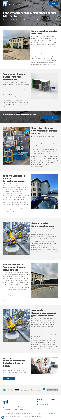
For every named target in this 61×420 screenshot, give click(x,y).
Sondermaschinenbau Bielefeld (19, 413)
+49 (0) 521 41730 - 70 (43, 404)
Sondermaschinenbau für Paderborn (13, 415)
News (19, 4)
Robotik (22, 2)
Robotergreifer (30, 415)
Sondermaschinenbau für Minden (35, 416)
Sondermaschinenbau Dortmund (21, 418)
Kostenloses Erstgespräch (50, 117)
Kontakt (53, 3)
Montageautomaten (23, 415)
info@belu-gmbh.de (43, 401)
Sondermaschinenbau (13, 2)
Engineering (29, 2)
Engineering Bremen (29, 413)
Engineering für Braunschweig (23, 416)
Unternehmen (12, 4)
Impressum (53, 401)
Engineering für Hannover (13, 416)
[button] (2, 417)
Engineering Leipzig (36, 415)
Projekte (35, 2)
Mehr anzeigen (6, 300)
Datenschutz (53, 404)
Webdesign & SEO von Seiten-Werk (52, 413)
